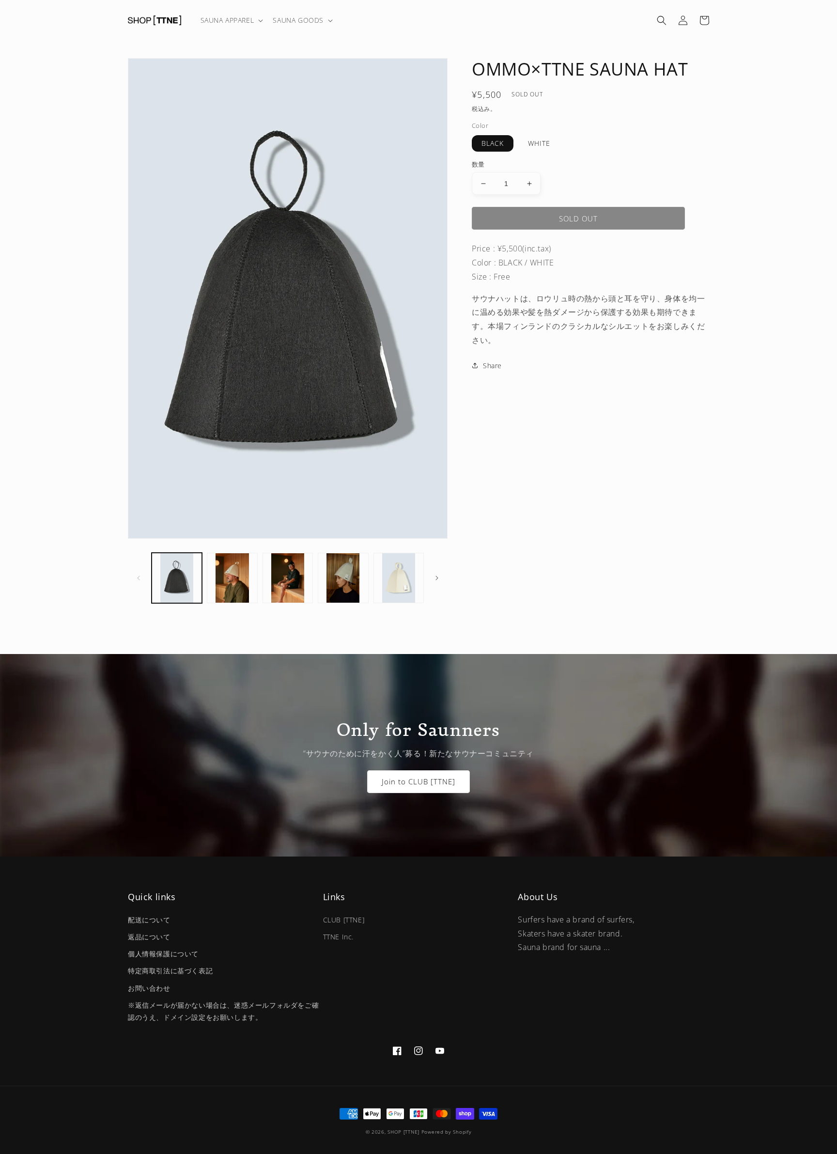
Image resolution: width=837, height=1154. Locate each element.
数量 (478, 164)
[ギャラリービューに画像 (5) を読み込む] (398, 578)
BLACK (492, 143)
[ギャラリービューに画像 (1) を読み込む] (177, 578)
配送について (149, 919)
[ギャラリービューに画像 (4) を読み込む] (343, 578)
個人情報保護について (163, 953)
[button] (231, 20)
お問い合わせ (149, 988)
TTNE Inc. (338, 936)
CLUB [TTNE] (344, 919)
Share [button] (492, 365)
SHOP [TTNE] (403, 1131)
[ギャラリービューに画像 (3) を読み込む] (288, 578)
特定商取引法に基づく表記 (170, 970)
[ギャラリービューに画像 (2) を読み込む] (232, 578)
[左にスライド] (138, 578)
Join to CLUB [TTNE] (418, 781)
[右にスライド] (437, 578)
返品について (149, 936)
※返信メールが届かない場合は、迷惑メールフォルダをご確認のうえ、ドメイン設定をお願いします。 (223, 1011)
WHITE (539, 143)
